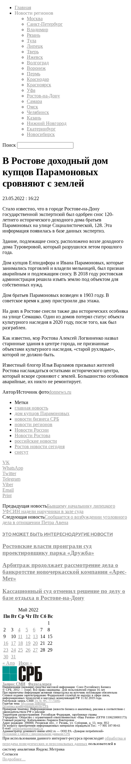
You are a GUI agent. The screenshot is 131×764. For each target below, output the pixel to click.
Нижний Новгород (46, 123)
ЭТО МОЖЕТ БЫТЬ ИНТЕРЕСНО (37, 534)
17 (13, 643)
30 (5, 656)
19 (28, 643)
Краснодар (38, 79)
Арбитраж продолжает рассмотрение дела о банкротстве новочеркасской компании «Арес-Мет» (64, 572)
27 (35, 649)
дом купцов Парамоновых (42, 413)
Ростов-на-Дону (43, 95)
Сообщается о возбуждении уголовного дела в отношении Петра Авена (64, 519)
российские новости (36, 441)
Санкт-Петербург (45, 24)
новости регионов (33, 424)
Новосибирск (41, 134)
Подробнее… (14, 759)
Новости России (32, 430)
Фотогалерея (39, 684)
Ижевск (35, 57)
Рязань (33, 35)
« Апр (8, 663)
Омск (32, 106)
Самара (34, 101)
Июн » (25, 663)
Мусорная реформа (33, 703)
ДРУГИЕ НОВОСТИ (92, 534)
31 (13, 656)
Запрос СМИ (13, 684)
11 (20, 636)
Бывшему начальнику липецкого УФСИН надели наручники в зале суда (58, 508)
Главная (23, 7)
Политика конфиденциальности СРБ (25, 706)
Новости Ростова (32, 435)
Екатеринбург (41, 128)
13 (35, 636)
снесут (21, 452)
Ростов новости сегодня (40, 446)
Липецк (35, 46)
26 (28, 649)
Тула (31, 40)
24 (13, 649)
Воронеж (36, 68)
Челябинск (38, 112)
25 (20, 649)
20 (35, 643)
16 (5, 643)
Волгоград (38, 62)
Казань (34, 117)
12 (28, 636)
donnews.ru (60, 392)
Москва (35, 18)
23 (5, 649)
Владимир (37, 29)
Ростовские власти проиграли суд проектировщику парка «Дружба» (48, 549)
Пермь (33, 73)
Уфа (31, 90)
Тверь (33, 51)
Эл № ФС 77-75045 (47, 700)
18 (20, 643)
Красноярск (39, 84)
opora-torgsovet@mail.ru (27, 728)
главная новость (31, 407)
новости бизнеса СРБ (37, 419)
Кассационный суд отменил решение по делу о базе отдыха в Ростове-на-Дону (63, 594)
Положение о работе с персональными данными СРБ (36, 734)
